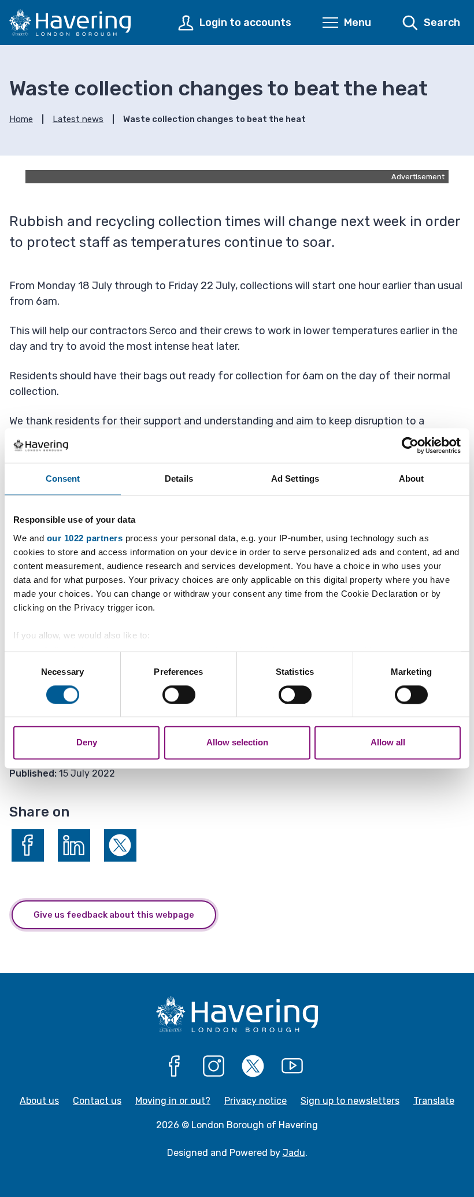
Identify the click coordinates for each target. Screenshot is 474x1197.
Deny (86, 743)
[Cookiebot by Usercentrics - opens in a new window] (410, 445)
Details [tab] (179, 478)
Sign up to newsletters (350, 1100)
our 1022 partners (85, 538)
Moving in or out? (172, 1100)
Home (21, 119)
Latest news (78, 119)
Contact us (97, 1100)
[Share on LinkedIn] (74, 845)
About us (39, 1100)
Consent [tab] (63, 478)
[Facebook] (174, 1066)
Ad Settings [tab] (295, 478)
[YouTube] (292, 1066)
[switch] (178, 694)
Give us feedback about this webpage (114, 915)
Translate (433, 1100)
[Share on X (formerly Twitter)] (120, 845)
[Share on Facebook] (28, 845)
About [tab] (411, 478)
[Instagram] (214, 1066)
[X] (253, 1066)
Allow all (388, 743)
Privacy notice (255, 1100)
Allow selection (237, 743)
